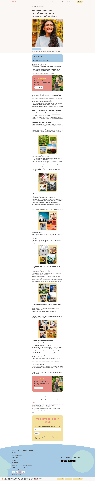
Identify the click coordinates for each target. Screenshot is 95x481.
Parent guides (15, 465)
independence (42, 345)
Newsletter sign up (16, 469)
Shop (13, 467)
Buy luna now (47, 1)
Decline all (68, 478)
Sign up (36, 433)
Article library (15, 462)
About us (53, 1)
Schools (14, 459)
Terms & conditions (27, 465)
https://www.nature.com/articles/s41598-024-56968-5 (41, 406)
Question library (15, 464)
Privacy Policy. (38, 479)
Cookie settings (77, 478)
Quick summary (37, 58)
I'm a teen (59, 1)
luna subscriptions (16, 450)
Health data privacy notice (29, 469)
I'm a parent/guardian (17, 455)
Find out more (39, 87)
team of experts (37, 396)
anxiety (54, 130)
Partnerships (72, 1)
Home (13, 449)
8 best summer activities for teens (41, 60)
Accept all (60, 478)
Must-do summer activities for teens (38, 6)
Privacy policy (26, 467)
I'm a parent (65, 1)
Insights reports (15, 460)
